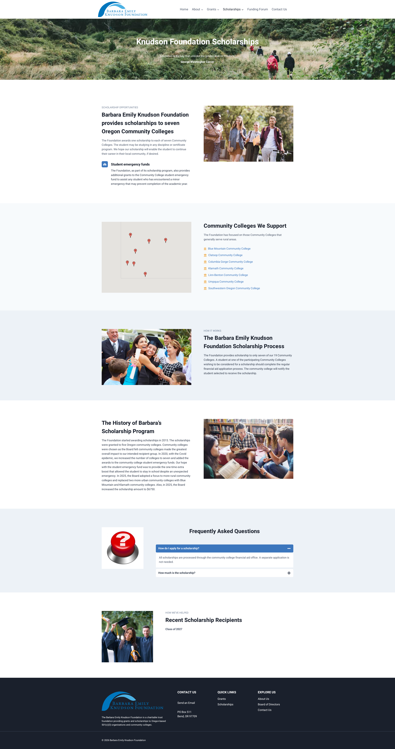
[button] (165, 240)
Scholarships (225, 704)
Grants (222, 699)
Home (184, 9)
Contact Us (279, 9)
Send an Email (186, 703)
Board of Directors (269, 704)
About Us (263, 699)
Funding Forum (257, 9)
